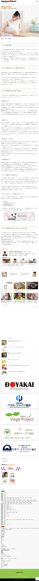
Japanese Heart (17, 579)
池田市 (10, 512)
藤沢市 (16, 503)
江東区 (11, 501)
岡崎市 (5, 509)
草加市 (31, 497)
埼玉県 (2, 497)
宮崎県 (2, 523)
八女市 (5, 519)
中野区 (29, 501)
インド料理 (21, 528)
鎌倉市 (19, 503)
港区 (33, 500)
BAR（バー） (3, 553)
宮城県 (2, 495)
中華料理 (10, 529)
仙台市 (5, 495)
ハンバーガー (3, 562)
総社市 (5, 514)
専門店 (2, 558)
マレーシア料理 (9, 528)
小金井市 (24, 502)
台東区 (6, 501)
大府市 (14, 509)
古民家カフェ (14, 548)
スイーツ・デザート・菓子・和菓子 (6, 556)
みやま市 (10, 519)
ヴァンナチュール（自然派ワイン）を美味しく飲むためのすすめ (6, 265)
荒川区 (3, 502)
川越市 (16, 497)
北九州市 (14, 519)
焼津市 (7, 508)
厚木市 (25, 503)
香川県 (2, 518)
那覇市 (5, 524)
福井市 (7, 506)
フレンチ (2, 540)
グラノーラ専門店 (13, 558)
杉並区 (31, 501)
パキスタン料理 (31, 528)
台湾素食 (3, 529)
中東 (13, 528)
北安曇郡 (8, 507)
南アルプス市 (5, 494)
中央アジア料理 (26, 528)
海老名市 (22, 503)
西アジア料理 (36, 528)
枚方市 (7, 512)
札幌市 (5, 492)
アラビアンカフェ (8, 548)
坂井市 (5, 506)
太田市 (5, 496)
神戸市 (7, 513)
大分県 (2, 520)
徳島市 (5, 517)
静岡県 (2, 508)
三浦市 (8, 503)
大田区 (20, 501)
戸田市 (23, 497)
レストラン (2, 533)
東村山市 (24, 500)
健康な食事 (9, 6)
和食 (5, 528)
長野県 (2, 507)
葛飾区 (14, 502)
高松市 (5, 518)
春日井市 (11, 509)
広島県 (2, 515)
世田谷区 (23, 501)
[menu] (37, 1)
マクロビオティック (3, 546)
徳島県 (2, 517)
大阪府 (2, 512)
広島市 (8, 515)
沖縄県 (2, 524)
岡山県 (2, 514)
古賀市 (29, 519)
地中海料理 (2, 536)
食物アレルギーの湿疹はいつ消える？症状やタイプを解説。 (15, 265)
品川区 (14, 501)
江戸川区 (17, 502)
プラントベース (3, 547)
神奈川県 (2, 503)
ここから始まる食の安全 (4, 6)
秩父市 (13, 497)
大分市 (5, 520)
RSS (21, 574)
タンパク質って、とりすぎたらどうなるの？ (24, 265)
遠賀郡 (32, 519)
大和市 (28, 503)
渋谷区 (26, 501)
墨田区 (8, 501)
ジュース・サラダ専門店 (7, 558)
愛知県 (2, 509)
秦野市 (5, 503)
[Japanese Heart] (8, 1)
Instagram (19, 574)
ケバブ (2, 563)
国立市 (27, 502)
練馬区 (8, 502)
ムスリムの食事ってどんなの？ (32, 265)
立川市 (7, 500)
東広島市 (5, 515)
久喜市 (28, 497)
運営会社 (4, 458)
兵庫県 (2, 513)
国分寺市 (14, 500)
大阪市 (5, 512)
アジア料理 (2, 528)
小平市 (17, 500)
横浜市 (11, 503)
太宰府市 (23, 519)
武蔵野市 (20, 502)
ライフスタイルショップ (4, 565)
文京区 (3, 501)
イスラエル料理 (17, 528)
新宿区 (36, 500)
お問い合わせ (5, 461)
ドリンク (2, 557)
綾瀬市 (31, 503)
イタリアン (2, 539)
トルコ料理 (2, 534)
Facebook (17, 574)
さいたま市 (19, 497)
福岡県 (2, 519)
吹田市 (16, 512)
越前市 (10, 506)
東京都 (2, 500)
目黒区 (17, 501)
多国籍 (2, 551)
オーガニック (3, 545)
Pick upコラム (10, 338)
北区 (36, 501)
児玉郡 (25, 497)
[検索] (35, 1)
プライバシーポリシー (19, 576)
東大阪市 (13, 512)
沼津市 (10, 508)
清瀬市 (30, 502)
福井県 (2, 506)
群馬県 (2, 496)
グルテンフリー (3, 535)
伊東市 (5, 508)
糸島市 (27, 519)
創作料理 (2, 552)
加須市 (5, 497)
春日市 (20, 519)
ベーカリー (2, 559)
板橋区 (6, 502)
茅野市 (5, 507)
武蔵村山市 (20, 500)
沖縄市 (7, 524)
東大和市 (10, 500)
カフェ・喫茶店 (3, 548)
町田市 (5, 500)
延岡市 (5, 523)
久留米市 (17, 519)
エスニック (2, 544)
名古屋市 (8, 509)
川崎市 (14, 503)
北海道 (2, 492)
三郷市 (7, 497)
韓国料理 (6, 529)
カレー (2, 541)
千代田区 (27, 500)
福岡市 (7, 519)
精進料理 (2, 530)
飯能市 (10, 497)
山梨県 (2, 494)
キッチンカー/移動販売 (4, 564)
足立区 (11, 502)
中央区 (31, 500)
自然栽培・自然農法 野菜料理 (5, 550)
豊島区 (34, 501)
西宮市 (5, 513)
